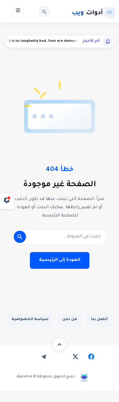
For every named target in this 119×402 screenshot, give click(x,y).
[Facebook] (91, 356)
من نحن (69, 319)
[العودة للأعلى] (59, 344)
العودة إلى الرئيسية (59, 260)
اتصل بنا (99, 319)
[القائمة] (18, 11)
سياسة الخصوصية (30, 319)
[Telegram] (44, 356)
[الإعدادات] (7, 201)
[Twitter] (75, 356)
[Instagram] (59, 356)
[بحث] (44, 11)
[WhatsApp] (28, 356)
